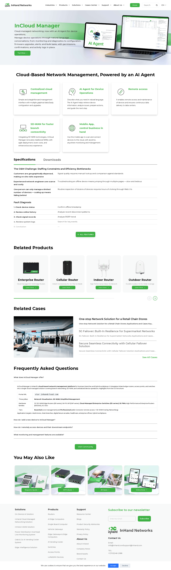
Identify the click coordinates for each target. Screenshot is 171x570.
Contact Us (81, 559)
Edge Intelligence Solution (26, 547)
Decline (125, 566)
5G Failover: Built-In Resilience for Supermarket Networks (117, 331)
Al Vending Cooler (55, 542)
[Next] (155, 298)
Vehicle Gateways (55, 529)
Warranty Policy (83, 529)
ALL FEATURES (87, 234)
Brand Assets (82, 554)
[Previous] (149, 298)
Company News (83, 549)
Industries (50, 5)
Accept (113, 566)
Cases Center (91, 5)
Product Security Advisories (88, 524)
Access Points (54, 552)
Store (134, 5)
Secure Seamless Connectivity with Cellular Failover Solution (113, 345)
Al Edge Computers (56, 519)
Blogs (79, 519)
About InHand (83, 544)
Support (105, 5)
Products (63, 5)
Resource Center (84, 514)
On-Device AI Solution (24, 514)
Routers (51, 514)
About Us (118, 5)
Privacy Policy (82, 534)
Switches (52, 547)
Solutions (76, 5)
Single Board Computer (58, 524)
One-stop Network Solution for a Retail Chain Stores (113, 319)
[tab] (24, 161)
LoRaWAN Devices (56, 557)
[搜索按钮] (156, 5)
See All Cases (149, 357)
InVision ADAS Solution (25, 527)
